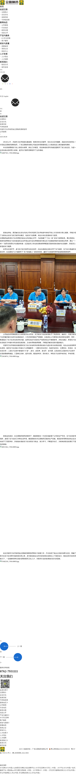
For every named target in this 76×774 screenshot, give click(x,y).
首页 (2, 6)
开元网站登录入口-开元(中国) (29, 773)
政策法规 (5, 30)
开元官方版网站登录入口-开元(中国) (62, 770)
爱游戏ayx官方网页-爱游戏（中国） (19, 770)
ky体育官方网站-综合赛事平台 (24, 768)
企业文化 (5, 14)
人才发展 (4, 54)
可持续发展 (6, 19)
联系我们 (4, 62)
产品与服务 (4, 35)
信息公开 (5, 32)
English (6, 96)
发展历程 (5, 17)
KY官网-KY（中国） (40, 770)
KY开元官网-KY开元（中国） (46, 768)
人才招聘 (5, 59)
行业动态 (5, 27)
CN (1, 72)
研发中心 (5, 51)
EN (4, 72)
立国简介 (5, 12)
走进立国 (4, 9)
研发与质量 (4, 43)
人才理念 (5, 56)
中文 (1, 96)
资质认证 (5, 48)
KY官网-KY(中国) (6, 768)
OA (1, 70)
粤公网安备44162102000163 (60, 749)
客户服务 (5, 40)
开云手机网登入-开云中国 (9, 773)
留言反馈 (5, 67)
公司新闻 (5, 25)
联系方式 (5, 64)
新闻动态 (4, 22)
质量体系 (5, 46)
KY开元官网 (6, 38)
